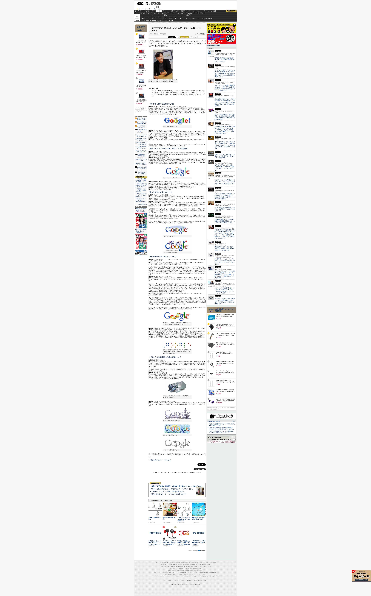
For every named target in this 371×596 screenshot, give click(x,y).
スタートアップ (201, 11)
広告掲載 (203, 580)
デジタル (155, 3)
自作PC (183, 11)
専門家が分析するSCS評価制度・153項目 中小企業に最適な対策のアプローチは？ (225, 59)
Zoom (199, 18)
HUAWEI (171, 16)
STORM (208, 564)
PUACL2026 (195, 13)
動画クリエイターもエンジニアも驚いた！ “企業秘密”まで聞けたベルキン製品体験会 (225, 156)
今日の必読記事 (168, 574)
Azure (159, 18)
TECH (153, 11)
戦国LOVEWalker (216, 576)
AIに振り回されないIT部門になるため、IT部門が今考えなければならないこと (225, 209)
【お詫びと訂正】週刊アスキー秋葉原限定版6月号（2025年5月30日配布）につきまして (221, 431)
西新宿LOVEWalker (180, 576)
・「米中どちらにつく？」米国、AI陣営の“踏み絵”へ (141, 190)
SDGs (186, 13)
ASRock (165, 16)
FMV (143, 15)
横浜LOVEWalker (172, 576)
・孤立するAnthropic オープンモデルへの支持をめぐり (141, 195)
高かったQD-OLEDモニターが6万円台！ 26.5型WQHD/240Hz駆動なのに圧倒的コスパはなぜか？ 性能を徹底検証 (225, 117)
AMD (149, 16)
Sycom (159, 15)
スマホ (195, 11)
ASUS (176, 15)
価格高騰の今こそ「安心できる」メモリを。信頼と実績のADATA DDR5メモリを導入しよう (225, 248)
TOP (156, 562)
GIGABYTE (175, 568)
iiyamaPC (154, 15)
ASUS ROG (154, 16)
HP (182, 15)
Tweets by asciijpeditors (213, 45)
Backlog (182, 18)
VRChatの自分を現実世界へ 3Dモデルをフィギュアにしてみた (172, 489)
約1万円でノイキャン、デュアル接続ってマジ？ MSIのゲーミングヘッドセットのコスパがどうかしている (225, 261)
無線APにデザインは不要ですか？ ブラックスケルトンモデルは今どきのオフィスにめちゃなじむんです (226, 182)
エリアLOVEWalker (162, 576)
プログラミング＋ (190, 572)
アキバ (190, 11)
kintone (154, 18)
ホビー (178, 11)
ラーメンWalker (154, 576)
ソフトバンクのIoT (204, 18)
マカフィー (143, 20)
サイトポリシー (168, 580)
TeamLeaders (172, 13)
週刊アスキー (165, 13)
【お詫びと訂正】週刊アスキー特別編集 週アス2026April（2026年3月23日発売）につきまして (221, 428)
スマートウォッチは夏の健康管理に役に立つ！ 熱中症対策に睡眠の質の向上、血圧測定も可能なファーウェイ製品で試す (225, 88)
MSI (171, 15)
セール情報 (213, 11)
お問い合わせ (196, 580)
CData (176, 18)
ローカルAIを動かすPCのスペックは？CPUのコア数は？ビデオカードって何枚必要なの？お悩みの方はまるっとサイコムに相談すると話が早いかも (225, 73)
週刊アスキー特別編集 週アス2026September (141, 210)
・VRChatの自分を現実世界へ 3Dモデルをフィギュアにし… (141, 185)
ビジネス (148, 11)
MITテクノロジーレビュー (200, 574)
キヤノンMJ (148, 20)
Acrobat (148, 18)
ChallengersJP (202, 13)
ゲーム (207, 11)
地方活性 (190, 13)
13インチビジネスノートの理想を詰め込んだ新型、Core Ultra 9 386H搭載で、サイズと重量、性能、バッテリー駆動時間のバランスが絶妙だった (225, 274)
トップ (137, 11)
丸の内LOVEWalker (207, 576)
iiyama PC (180, 564)
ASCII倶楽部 (231, 11)
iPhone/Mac (166, 11)
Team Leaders (182, 572)
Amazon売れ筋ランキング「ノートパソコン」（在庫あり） (141, 28)
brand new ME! (193, 568)
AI (140, 11)
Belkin (182, 16)
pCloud (171, 20)
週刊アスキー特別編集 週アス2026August (141, 231)
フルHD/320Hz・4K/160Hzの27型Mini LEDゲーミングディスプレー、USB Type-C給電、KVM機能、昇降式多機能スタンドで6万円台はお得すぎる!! (225, 130)
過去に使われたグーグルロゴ (160, 460)
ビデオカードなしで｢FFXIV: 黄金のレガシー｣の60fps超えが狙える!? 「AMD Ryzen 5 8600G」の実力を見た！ (225, 301)
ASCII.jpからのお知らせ (214, 421)
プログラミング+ (180, 13)
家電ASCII (150, 13)
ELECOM (143, 16)
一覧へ (233, 421)
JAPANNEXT (154, 20)
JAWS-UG (166, 566)
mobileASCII (190, 574)
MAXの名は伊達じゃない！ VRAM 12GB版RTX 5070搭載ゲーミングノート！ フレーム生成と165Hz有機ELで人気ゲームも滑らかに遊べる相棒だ (225, 102)
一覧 (178, 37)
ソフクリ (210, 18)
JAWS (143, 18)
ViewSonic (176, 16)
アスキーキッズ (138, 13)
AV (187, 11)
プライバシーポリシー (179, 580)
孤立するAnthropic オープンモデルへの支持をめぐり (168, 494)
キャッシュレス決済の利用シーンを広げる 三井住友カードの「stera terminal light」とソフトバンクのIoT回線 (225, 290)
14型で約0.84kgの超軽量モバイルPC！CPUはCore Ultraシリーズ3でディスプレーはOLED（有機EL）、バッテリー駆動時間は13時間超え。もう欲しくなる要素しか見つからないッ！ (225, 234)
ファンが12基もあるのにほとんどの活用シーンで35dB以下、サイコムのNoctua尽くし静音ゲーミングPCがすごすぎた (225, 196)
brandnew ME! (165, 20)
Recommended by (193, 550)
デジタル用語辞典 (183, 574)
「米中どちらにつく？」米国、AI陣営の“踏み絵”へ (167, 491)
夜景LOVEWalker (190, 576)
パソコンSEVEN (165, 15)
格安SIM (145, 13)
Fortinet (188, 18)
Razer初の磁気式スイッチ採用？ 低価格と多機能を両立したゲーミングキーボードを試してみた (225, 221)
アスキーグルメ (157, 13)
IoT (143, 11)
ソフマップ (159, 20)
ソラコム (165, 18)
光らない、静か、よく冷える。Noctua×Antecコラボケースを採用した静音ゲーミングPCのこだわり (224, 167)
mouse (148, 15)
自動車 (173, 11)
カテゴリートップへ (200, 469)
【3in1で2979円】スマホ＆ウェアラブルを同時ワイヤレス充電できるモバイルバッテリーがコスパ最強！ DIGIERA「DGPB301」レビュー (225, 145)
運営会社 (189, 580)
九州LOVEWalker (198, 576)
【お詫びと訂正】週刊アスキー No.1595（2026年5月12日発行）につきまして (222, 424)
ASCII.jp (142, 3)
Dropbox (171, 18)
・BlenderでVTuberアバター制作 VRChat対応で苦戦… (141, 200)
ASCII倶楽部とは (142, 204)
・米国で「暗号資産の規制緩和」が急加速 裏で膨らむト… (141, 180)
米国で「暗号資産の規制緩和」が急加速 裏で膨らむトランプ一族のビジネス (176, 486)
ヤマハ (193, 18)
